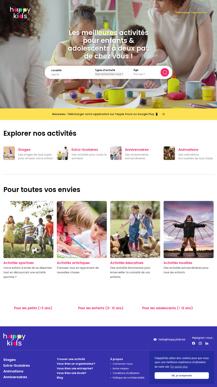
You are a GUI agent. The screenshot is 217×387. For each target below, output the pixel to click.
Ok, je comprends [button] (182, 375)
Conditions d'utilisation (126, 373)
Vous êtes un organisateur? (76, 364)
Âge (135, 70)
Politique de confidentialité (128, 378)
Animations (13, 371)
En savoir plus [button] (179, 366)
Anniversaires (15, 377)
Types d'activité (105, 70)
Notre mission (121, 369)
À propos (116, 359)
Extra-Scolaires (16, 366)
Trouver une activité (71, 359)
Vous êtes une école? (71, 373)
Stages (9, 360)
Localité (56, 71)
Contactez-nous (123, 364)
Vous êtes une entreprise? (75, 368)
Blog (60, 378)
